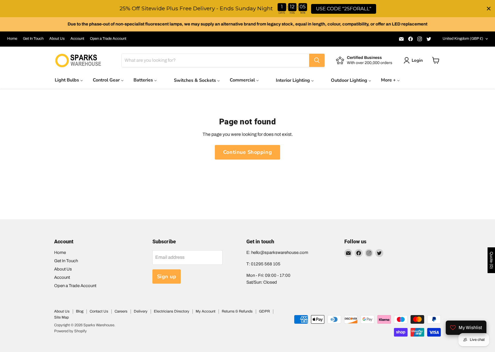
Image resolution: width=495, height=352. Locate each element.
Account (77, 39)
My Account (205, 311)
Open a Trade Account (108, 39)
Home (12, 39)
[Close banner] (488, 8)
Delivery (141, 311)
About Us (57, 39)
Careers (121, 311)
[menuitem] (69, 80)
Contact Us (99, 311)
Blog (79, 311)
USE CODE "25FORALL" (343, 8)
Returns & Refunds (237, 311)
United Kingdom (463, 39)
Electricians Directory (171, 311)
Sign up (166, 276)
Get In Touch (33, 39)
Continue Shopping (247, 152)
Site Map (61, 317)
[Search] (317, 60)
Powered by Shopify (70, 331)
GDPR (264, 311)
